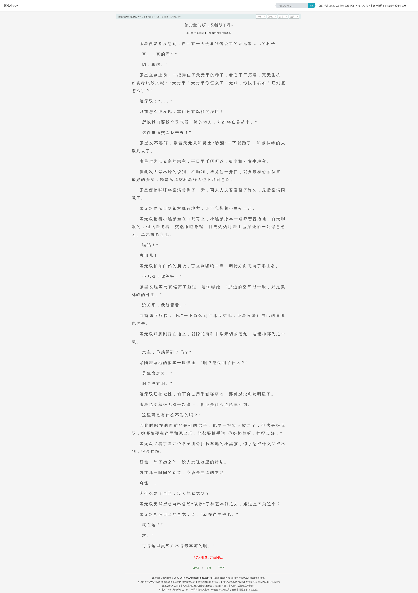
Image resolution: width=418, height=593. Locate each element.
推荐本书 (226, 32)
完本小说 (370, 5)
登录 (397, 5)
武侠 (336, 5)
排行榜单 (380, 5)
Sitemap (156, 577)
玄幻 (331, 5)
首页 (321, 5)
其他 (363, 5)
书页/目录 (199, 32)
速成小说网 (11, 5)
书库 (326, 5)
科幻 (357, 5)
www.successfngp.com (197, 577)
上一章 (189, 32)
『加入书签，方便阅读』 (209, 557)
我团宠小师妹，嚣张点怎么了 (142, 16)
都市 (342, 5)
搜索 (312, 5)
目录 (208, 567)
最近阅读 (216, 32)
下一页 (207, 32)
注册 (404, 5)
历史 (347, 5)
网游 (352, 5)
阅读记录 (389, 5)
